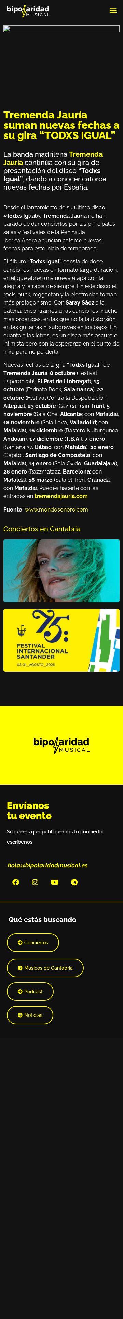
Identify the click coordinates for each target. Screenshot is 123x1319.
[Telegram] (74, 882)
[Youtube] (55, 882)
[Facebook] (16, 882)
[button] (113, 10)
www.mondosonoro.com (56, 509)
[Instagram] (35, 882)
